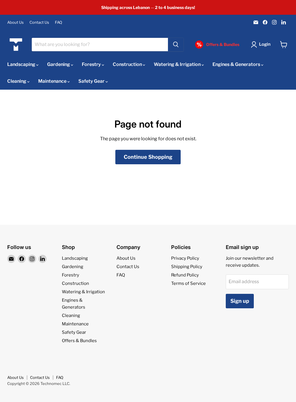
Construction (128, 64)
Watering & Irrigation (177, 64)
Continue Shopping (148, 157)
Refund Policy (185, 275)
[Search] (176, 44)
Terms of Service (188, 283)
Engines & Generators (236, 64)
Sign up (239, 301)
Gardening (59, 64)
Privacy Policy (185, 258)
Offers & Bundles (79, 340)
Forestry (92, 64)
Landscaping (21, 64)
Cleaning (17, 81)
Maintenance (52, 81)
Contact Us (39, 22)
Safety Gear (92, 81)
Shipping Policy (186, 266)
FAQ (58, 22)
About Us (15, 22)
